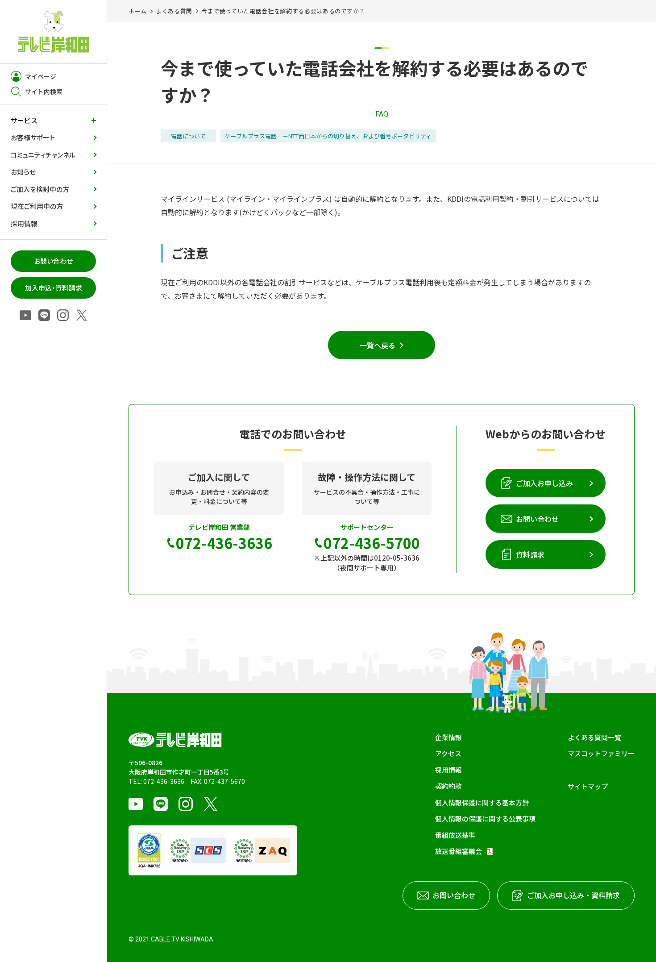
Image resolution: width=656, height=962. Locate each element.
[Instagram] (63, 315)
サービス (24, 120)
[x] (81, 315)
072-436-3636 (163, 781)
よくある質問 (174, 11)
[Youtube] (25, 315)
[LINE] (44, 315)
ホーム (138, 11)
